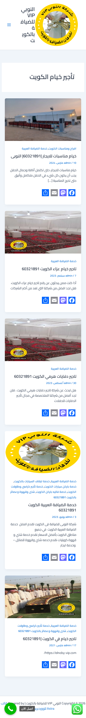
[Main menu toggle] (9, 24)
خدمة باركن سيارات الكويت (60, 486)
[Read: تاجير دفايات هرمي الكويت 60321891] (43, 340)
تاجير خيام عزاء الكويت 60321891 (49, 268)
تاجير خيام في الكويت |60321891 (49, 638)
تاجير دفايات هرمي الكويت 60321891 (45, 376)
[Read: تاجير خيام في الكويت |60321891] (43, 597)
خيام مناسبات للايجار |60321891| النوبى (43, 156)
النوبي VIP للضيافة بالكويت (28, 24)
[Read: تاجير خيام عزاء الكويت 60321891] (43, 232)
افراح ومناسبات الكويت (62, 148)
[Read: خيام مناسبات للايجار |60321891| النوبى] (43, 119)
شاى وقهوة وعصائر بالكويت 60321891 (42, 630)
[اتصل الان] (10, 709)
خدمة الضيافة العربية (34, 148)
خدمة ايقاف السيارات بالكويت (32, 481)
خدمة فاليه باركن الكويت (51, 491)
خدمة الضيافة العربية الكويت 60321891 (52, 507)
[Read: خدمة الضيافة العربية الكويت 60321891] (43, 452)
